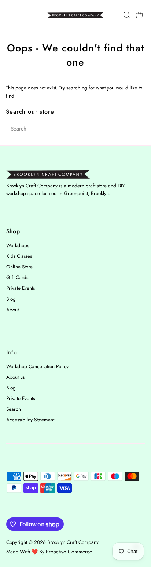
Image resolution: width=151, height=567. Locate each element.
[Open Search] (127, 15)
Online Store (19, 266)
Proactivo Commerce (69, 551)
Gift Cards (17, 277)
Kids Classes (19, 256)
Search (13, 409)
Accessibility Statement (30, 419)
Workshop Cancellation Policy (37, 366)
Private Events (20, 288)
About (12, 309)
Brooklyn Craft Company (72, 542)
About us (15, 377)
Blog (11, 299)
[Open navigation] (22, 15)
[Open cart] (139, 15)
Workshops (17, 245)
